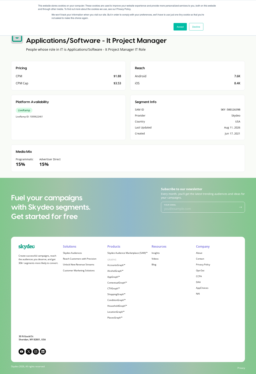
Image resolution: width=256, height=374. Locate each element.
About (199, 253)
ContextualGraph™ (117, 282)
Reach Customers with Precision (79, 258)
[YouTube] (22, 352)
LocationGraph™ (115, 311)
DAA (198, 282)
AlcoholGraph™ (115, 270)
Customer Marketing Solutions (79, 270)
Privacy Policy (203, 264)
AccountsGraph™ (116, 265)
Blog (154, 264)
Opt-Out (200, 270)
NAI (198, 293)
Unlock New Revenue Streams (78, 264)
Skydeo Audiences (72, 253)
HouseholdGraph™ (117, 305)
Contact (200, 258)
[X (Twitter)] (29, 352)
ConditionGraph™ (116, 300)
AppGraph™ (113, 276)
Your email (170, 204)
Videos (155, 258)
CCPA (199, 276)
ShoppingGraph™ (116, 294)
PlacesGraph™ (114, 317)
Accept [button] (180, 26)
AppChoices (202, 287)
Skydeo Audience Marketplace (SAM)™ (127, 253)
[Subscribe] (240, 207)
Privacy (241, 368)
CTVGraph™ (113, 288)
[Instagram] (36, 352)
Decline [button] (196, 26)
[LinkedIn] (43, 352)
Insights (156, 253)
